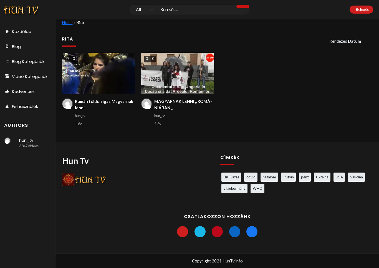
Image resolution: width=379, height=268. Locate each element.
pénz (305, 177)
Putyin (288, 177)
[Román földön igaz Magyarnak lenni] (98, 73)
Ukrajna (322, 177)
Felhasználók (25, 106)
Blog (16, 46)
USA (339, 177)
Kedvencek (23, 91)
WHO (257, 188)
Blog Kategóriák (28, 61)
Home (67, 22)
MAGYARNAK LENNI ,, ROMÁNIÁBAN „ (183, 104)
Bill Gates (231, 177)
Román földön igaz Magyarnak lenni (104, 104)
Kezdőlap (21, 31)
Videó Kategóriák (29, 76)
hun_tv (26, 140)
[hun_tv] (7, 140)
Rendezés (345, 41)
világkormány (235, 188)
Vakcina (356, 177)
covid (251, 177)
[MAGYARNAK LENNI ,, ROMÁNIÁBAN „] (177, 73)
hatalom (269, 177)
